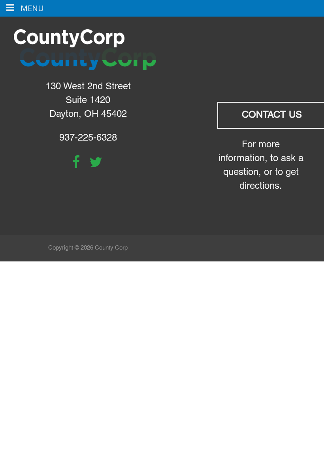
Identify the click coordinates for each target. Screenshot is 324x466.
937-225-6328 (88, 138)
